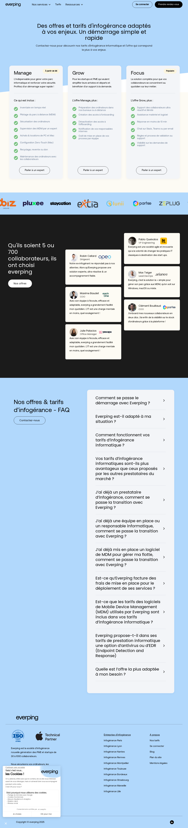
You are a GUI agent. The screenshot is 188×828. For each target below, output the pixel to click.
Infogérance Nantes (114, 752)
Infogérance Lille (112, 791)
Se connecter (142, 4)
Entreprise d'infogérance (117, 735)
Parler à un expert (34, 170)
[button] (41, 4)
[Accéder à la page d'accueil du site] (22, 717)
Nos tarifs (155, 740)
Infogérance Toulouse (115, 769)
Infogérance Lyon (113, 746)
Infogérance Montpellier (116, 763)
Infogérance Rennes (114, 757)
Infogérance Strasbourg (116, 780)
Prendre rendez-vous (168, 4)
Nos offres (20, 283)
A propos (155, 735)
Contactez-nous (29, 420)
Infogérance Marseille (115, 786)
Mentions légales (158, 763)
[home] (13, 4)
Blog (152, 752)
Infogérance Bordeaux (115, 774)
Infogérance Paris (113, 740)
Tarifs (58, 4)
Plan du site (156, 757)
